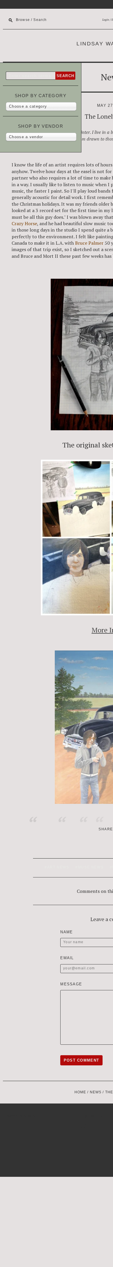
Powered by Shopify (20, 1116)
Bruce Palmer (89, 243)
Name (66, 932)
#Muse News (89, 867)
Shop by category (41, 95)
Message (71, 984)
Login (105, 20)
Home (80, 1092)
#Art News (57, 867)
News (96, 1092)
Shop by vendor (40, 126)
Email (67, 958)
